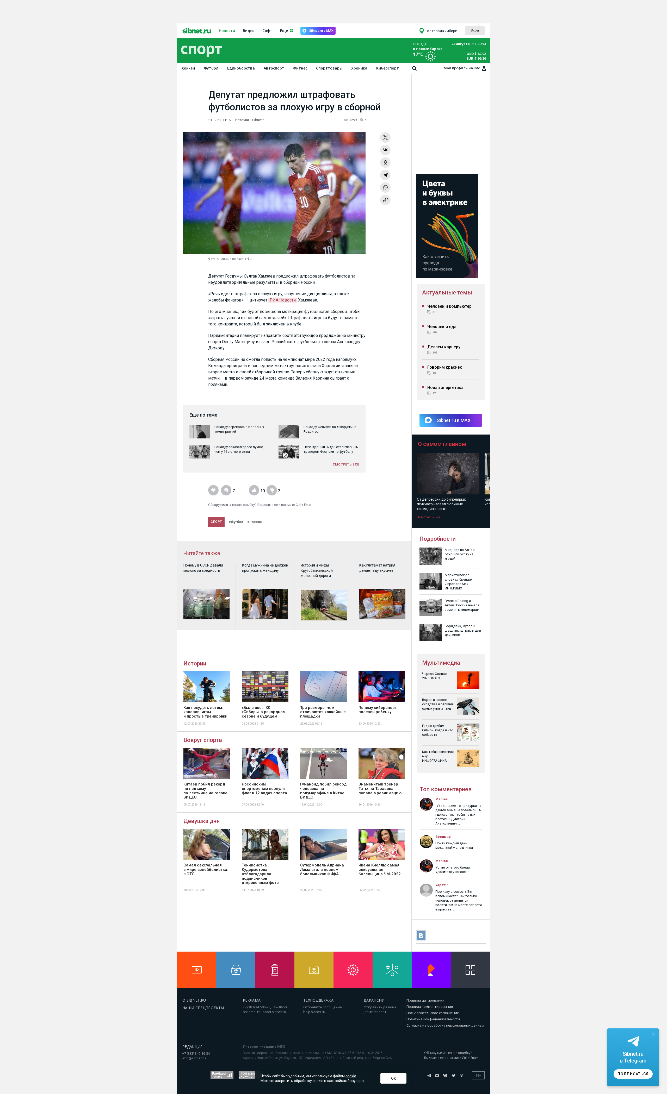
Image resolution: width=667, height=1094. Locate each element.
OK (393, 1078)
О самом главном (442, 444)
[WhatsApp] (385, 187)
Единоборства (241, 68)
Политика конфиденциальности (433, 1019)
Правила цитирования (425, 1000)
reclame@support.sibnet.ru (264, 1011)
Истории (194, 663)
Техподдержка (318, 1000)
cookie (350, 1076)
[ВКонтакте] (385, 150)
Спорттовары (329, 68)
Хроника (359, 68)
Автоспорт (274, 68)
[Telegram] (385, 175)
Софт (267, 30)
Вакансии (374, 1000)
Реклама (252, 1000)
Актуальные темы (447, 292)
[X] (385, 137)
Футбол (211, 68)
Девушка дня (201, 821)
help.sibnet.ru (314, 1011)
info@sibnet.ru (194, 1058)
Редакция (192, 1046)
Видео (249, 30)
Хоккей (188, 68)
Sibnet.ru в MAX (321, 31)
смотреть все (346, 464)
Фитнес (300, 68)
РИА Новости (283, 300)
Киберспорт (387, 68)
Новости (227, 30)
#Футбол (236, 522)
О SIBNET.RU (194, 1000)
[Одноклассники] (385, 162)
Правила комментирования (429, 1006)
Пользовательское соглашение (432, 1012)
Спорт (216, 522)
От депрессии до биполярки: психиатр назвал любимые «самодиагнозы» (441, 504)
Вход (475, 30)
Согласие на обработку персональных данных (445, 1025)
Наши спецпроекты (203, 1007)
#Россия (254, 522)
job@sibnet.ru (375, 1011)
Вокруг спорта (202, 740)
